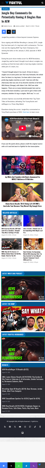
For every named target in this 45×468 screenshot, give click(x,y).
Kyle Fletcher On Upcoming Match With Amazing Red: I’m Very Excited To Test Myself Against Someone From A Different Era (32, 256)
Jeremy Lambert (20, 26)
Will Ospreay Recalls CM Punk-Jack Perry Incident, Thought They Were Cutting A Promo (11, 230)
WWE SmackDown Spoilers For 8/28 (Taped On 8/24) (21, 398)
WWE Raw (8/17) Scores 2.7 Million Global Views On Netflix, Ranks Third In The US (11, 254)
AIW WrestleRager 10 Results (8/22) (15, 369)
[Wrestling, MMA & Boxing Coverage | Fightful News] (13, 2)
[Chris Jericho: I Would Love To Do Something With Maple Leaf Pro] (33, 220)
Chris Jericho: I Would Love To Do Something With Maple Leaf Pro (33, 230)
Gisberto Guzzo (7, 26)
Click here (26, 112)
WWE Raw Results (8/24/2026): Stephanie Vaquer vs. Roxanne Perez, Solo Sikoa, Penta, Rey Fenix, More (21, 407)
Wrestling (5, 9)
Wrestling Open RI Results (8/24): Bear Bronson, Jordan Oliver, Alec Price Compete (22, 390)
